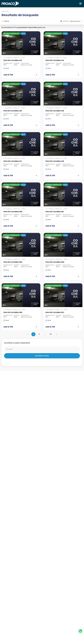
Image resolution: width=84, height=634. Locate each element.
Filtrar (5, 21)
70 (51, 334)
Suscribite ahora (42, 356)
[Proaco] (10, 3)
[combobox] (71, 21)
